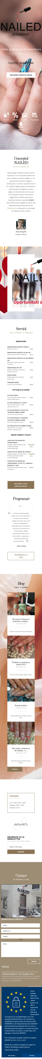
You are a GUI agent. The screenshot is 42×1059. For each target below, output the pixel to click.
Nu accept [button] (11, 1055)
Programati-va (11, 208)
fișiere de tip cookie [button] (11, 1050)
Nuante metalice (21, 706)
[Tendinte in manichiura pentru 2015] (21, 647)
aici (32, 178)
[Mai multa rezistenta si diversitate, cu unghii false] (21, 733)
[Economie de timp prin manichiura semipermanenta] (21, 603)
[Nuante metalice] (21, 690)
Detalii (14, 769)
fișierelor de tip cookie (18, 1040)
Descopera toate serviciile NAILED (20, 485)
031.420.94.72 (21, 824)
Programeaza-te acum (20, 556)
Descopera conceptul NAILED (21, 75)
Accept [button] (32, 1055)
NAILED (21, 21)
